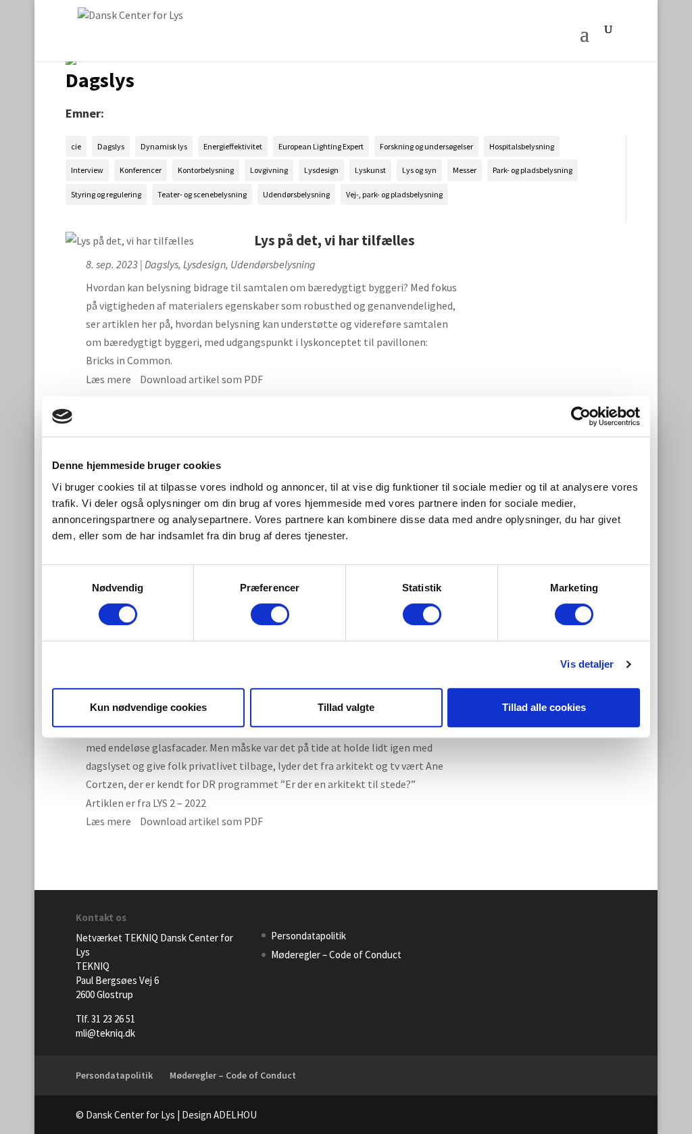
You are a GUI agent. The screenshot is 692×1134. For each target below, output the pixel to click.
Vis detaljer (587, 664)
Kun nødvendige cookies (148, 707)
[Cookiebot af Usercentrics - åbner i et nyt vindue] (581, 416)
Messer (464, 170)
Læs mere (108, 379)
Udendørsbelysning (296, 194)
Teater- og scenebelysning (202, 194)
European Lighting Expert (321, 146)
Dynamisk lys (164, 146)
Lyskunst (370, 170)
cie (76, 146)
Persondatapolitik (308, 935)
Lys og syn (419, 170)
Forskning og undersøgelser (426, 146)
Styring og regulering (106, 194)
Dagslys (110, 146)
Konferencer (141, 170)
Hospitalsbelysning (521, 146)
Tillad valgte (346, 707)
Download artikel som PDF (201, 379)
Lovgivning (269, 170)
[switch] (270, 614)
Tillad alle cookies (544, 707)
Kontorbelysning (206, 170)
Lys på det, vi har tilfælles (334, 240)
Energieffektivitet (232, 146)
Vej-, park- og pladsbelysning (394, 194)
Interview (87, 170)
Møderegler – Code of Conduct (336, 954)
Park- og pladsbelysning (532, 170)
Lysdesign (321, 170)
